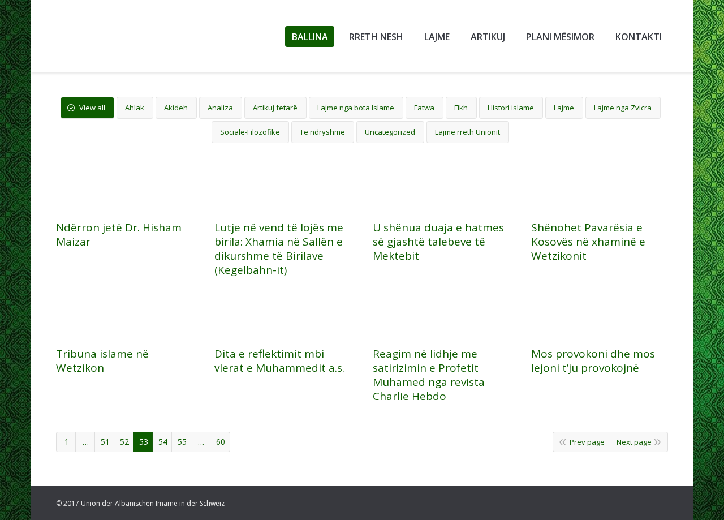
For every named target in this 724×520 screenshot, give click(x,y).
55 (182, 441)
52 (124, 441)
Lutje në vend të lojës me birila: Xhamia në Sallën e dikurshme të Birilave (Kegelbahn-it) (278, 249)
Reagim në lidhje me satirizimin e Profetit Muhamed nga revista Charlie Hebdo (429, 375)
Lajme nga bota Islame (355, 107)
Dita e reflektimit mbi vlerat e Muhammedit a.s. (279, 361)
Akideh (176, 107)
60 (220, 441)
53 (143, 441)
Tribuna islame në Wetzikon (102, 361)
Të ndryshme (322, 132)
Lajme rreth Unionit (467, 132)
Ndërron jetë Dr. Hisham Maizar (119, 235)
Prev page (587, 442)
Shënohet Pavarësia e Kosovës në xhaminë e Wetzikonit (588, 242)
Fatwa (424, 107)
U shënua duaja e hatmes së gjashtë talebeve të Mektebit (438, 242)
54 (162, 441)
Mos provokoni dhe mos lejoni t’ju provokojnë (593, 361)
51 (105, 441)
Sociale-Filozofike (250, 132)
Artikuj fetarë (275, 107)
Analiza (220, 107)
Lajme (564, 107)
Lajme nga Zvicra (623, 107)
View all (92, 107)
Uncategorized (390, 132)
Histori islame (511, 107)
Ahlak (134, 107)
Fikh (461, 107)
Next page (634, 442)
